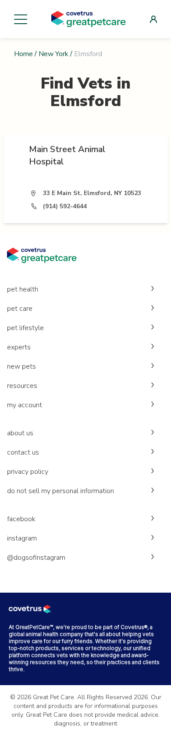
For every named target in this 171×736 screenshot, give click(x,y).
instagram (22, 538)
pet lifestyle (25, 328)
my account (24, 405)
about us (20, 433)
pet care (19, 308)
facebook (21, 519)
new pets (21, 366)
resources (22, 386)
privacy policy (27, 471)
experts (19, 347)
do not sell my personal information (60, 491)
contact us (23, 452)
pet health (22, 289)
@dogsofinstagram (36, 557)
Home (23, 54)
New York (53, 54)
